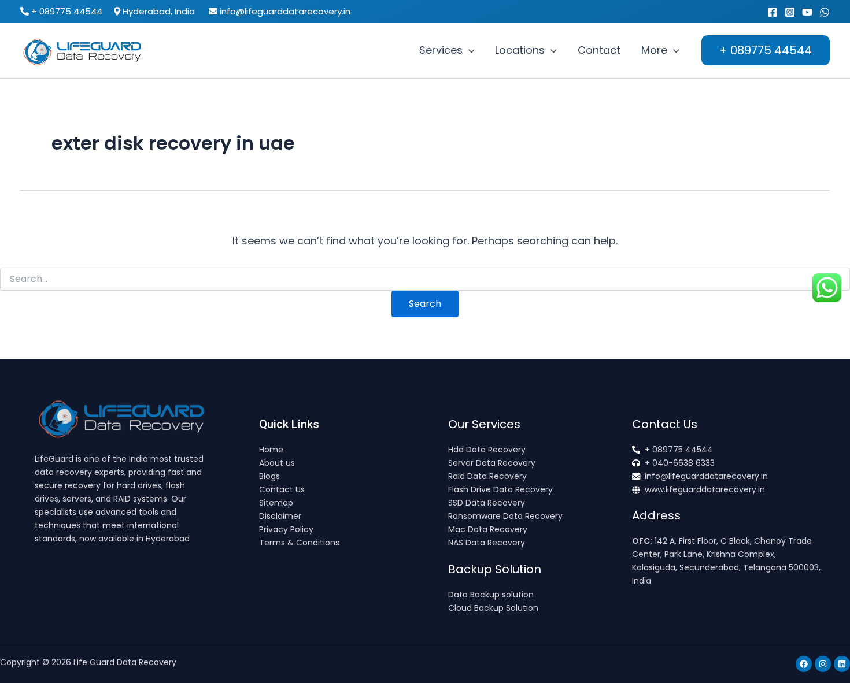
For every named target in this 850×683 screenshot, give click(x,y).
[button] (469, 50)
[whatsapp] (824, 12)
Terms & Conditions (299, 542)
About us (277, 463)
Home (271, 449)
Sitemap (276, 502)
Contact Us (282, 489)
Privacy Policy (286, 529)
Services (441, 50)
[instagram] (790, 12)
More (654, 50)
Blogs (269, 476)
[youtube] (807, 12)
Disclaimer (280, 516)
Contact (599, 50)
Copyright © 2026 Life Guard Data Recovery (88, 662)
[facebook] (772, 12)
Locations (520, 50)
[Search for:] (425, 279)
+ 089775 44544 (66, 11)
